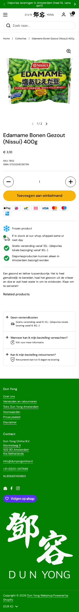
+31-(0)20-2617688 (15, 469)
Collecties (20, 38)
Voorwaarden (11, 412)
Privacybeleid (11, 417)
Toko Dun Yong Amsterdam (21, 406)
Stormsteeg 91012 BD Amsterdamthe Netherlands (16, 449)
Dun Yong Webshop (40, 595)
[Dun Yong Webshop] (39, 15)
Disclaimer (10, 422)
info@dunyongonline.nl (18, 461)
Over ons (9, 396)
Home (6, 38)
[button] (46, 124)
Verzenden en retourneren (20, 401)
